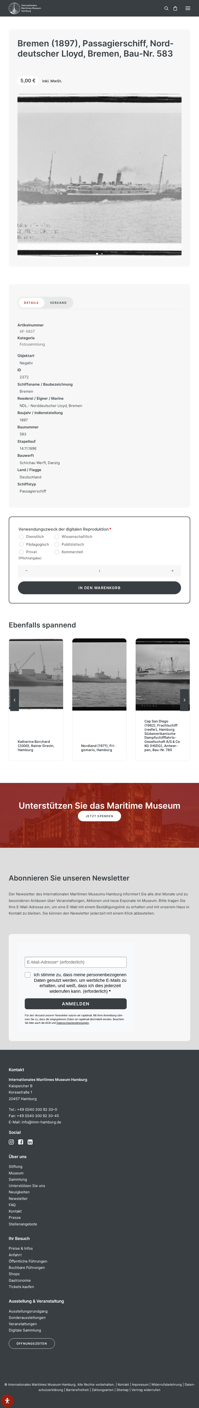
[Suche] (164, 8)
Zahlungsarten (103, 1390)
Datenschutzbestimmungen (73, 1022)
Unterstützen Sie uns (27, 1185)
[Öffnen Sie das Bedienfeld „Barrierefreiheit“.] (7, 1400)
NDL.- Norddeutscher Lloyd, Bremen (51, 405)
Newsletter (18, 1198)
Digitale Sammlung (25, 1330)
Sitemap (122, 1390)
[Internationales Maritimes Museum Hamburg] (33, 8)
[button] (188, 8)
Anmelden (76, 1003)
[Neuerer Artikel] (184, 711)
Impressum (140, 1384)
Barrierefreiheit (77, 1390)
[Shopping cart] (173, 8)
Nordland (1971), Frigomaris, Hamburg (98, 748)
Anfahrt (15, 1255)
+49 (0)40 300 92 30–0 (37, 1109)
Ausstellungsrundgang (28, 1311)
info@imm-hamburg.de (41, 1122)
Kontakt (15, 1211)
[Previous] (14, 711)
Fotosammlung (32, 344)
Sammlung (18, 1179)
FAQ (12, 1205)
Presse (15, 1217)
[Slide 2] (102, 254)
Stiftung (15, 1166)
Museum (16, 1173)
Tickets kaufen (21, 1286)
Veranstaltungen (23, 1324)
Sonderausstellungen (27, 1317)
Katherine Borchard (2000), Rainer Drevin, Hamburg (36, 745)
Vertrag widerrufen (146, 1390)
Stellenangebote (23, 1224)
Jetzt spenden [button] (99, 816)
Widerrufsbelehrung (166, 1384)
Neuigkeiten (19, 1192)
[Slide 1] (97, 254)
